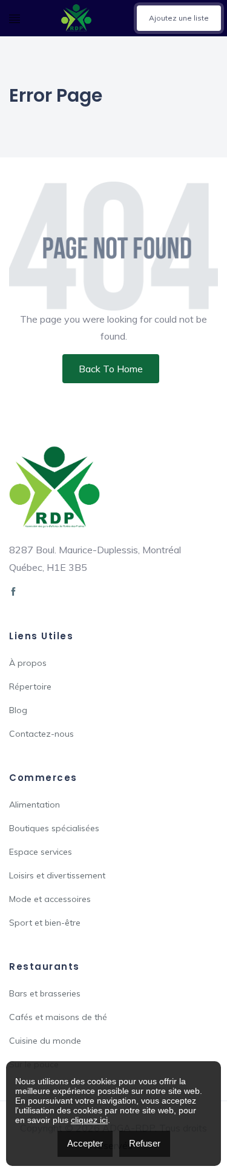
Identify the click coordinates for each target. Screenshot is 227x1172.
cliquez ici (89, 1120)
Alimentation (34, 804)
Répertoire (30, 686)
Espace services (40, 851)
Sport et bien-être (45, 922)
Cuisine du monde (45, 1040)
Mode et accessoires (50, 899)
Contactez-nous (41, 733)
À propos (28, 662)
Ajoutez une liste (179, 17)
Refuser (144, 1143)
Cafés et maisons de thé (58, 1017)
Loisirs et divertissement (57, 875)
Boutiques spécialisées (54, 828)
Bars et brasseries (45, 993)
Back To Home (111, 369)
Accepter (85, 1143)
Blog (18, 710)
